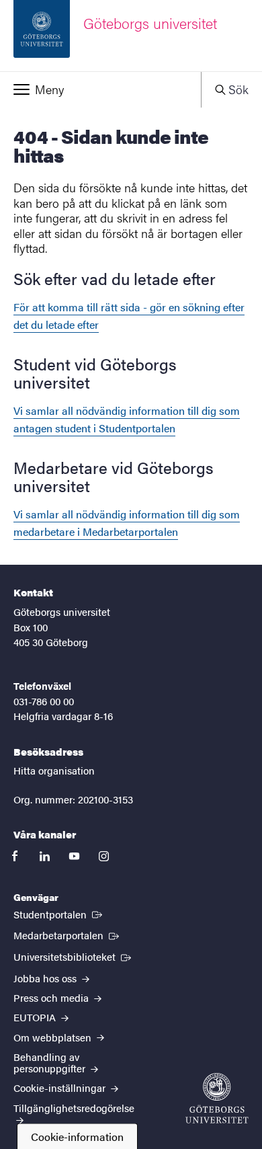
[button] (100, 89)
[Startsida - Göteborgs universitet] (217, 1098)
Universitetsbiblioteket (73, 956)
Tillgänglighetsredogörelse (73, 1108)
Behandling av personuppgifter (50, 1062)
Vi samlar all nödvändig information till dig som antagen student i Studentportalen (126, 419)
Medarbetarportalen (67, 934)
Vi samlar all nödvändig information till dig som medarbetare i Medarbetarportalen (126, 522)
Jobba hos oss (46, 978)
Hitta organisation (54, 770)
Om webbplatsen (53, 1037)
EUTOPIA (35, 1017)
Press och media (52, 997)
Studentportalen (59, 913)
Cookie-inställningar (60, 1087)
